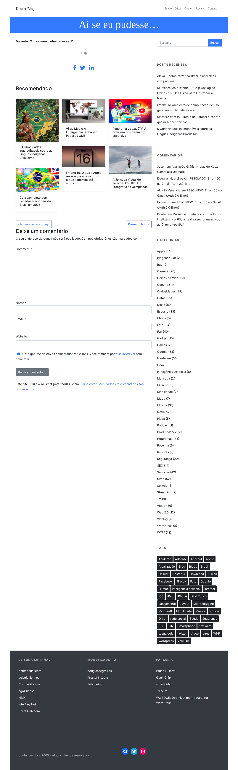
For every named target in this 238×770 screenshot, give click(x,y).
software (205, 626)
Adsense (181, 559)
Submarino (94, 684)
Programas (164, 439)
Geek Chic (163, 677)
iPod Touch (199, 596)
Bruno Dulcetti (166, 671)
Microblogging (203, 604)
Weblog (162, 519)
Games (162, 345)
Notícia (214, 611)
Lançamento (167, 604)
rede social (178, 618)
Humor (163, 589)
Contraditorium (29, 684)
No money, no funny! (34, 224)
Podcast (163, 425)
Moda (161, 398)
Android (196, 559)
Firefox (181, 581)
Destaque (179, 574)
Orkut (162, 618)
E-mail (212, 574)
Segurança (164, 459)
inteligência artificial (186, 589)
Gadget (162, 338)
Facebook (166, 581)
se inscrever (126, 354)
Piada (161, 418)
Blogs (193, 566)
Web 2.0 (163, 512)
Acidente (165, 559)
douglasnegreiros (99, 671)
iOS (161, 596)
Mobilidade (165, 392)
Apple (161, 251)
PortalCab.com (29, 711)
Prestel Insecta (97, 677)
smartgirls (163, 684)
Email (21, 319)
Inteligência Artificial (171, 372)
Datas (161, 298)
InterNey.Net (27, 704)
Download (197, 574)
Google (162, 351)
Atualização (167, 566)
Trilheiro (162, 691)
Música (162, 405)
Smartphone (186, 626)
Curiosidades (166, 291)
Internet (209, 589)
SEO (160, 465)
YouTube (184, 641)
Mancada (163, 378)
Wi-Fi (217, 633)
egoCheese (26, 691)
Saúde (194, 618)
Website (21, 336)
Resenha (163, 445)
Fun (159, 331)
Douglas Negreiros (170, 178)
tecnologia (166, 633)
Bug (160, 264)
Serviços (163, 472)
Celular (163, 574)
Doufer (162, 214)
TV (159, 499)
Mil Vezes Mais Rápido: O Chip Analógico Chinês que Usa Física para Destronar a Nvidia (186, 93)
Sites (160, 479)
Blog (182, 566)
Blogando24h (166, 258)
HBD (22, 697)
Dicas (161, 305)
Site (171, 626)
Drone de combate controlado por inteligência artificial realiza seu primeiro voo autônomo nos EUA (189, 219)
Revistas (163, 452)
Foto (160, 325)
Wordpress (164, 526)
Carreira (162, 271)
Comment (24, 249)
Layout (184, 604)
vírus (206, 633)
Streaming (164, 492)
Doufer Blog (25, 9)
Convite (162, 284)
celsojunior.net (29, 677)
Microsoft (164, 385)
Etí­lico (161, 318)
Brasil (204, 566)
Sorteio (162, 485)
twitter (182, 633)
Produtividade (167, 432)
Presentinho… (138, 224)
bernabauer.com (30, 671)
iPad (170, 596)
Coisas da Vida (167, 278)
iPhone (182, 596)
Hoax (161, 365)
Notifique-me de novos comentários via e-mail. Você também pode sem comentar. (79, 356)
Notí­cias (163, 412)
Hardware (164, 358)
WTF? (161, 532)
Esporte (162, 311)
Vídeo (161, 506)
